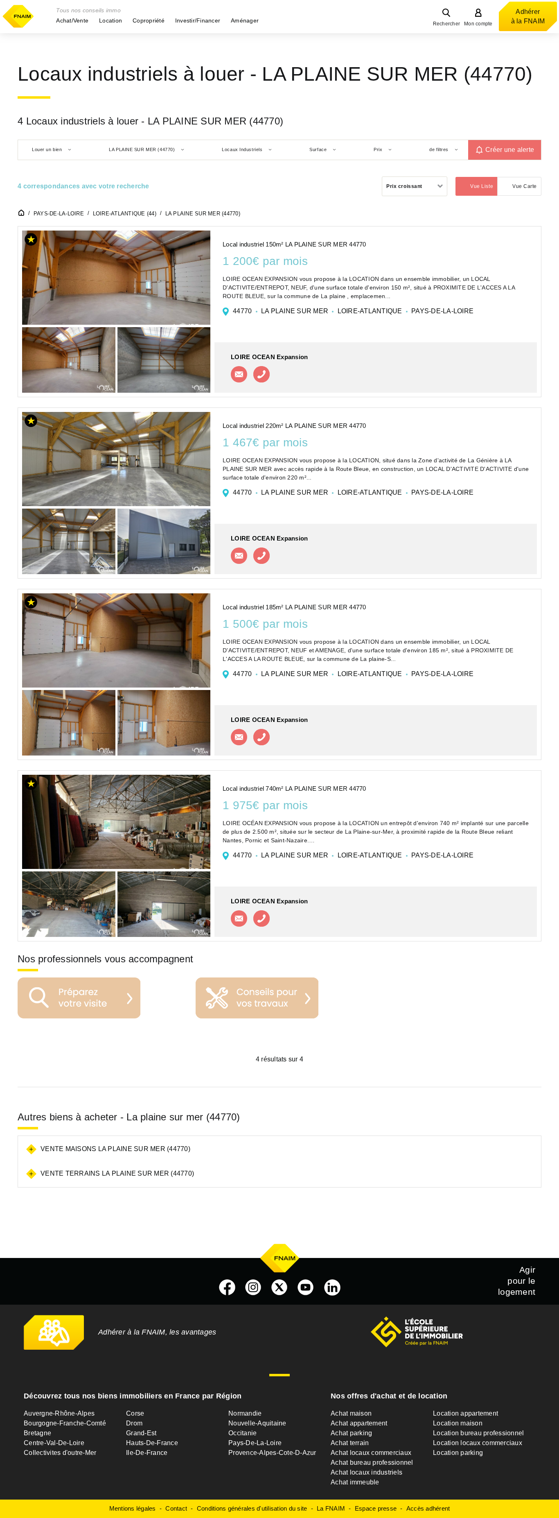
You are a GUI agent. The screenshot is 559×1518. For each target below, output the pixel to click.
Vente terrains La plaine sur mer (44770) (117, 1173)
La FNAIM (331, 1508)
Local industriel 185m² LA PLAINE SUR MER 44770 (294, 607)
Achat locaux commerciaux (371, 1452)
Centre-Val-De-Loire (54, 1442)
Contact (176, 1508)
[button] (72, 20)
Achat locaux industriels (366, 1472)
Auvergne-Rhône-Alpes (59, 1413)
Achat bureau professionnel (372, 1462)
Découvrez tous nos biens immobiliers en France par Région (132, 1396)
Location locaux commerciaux (477, 1442)
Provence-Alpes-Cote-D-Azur (272, 1452)
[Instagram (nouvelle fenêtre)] (253, 1287)
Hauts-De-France (152, 1442)
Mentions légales (132, 1508)
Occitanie (242, 1433)
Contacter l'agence (239, 374)
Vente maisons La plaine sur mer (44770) (115, 1148)
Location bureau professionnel (478, 1433)
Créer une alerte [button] (509, 149)
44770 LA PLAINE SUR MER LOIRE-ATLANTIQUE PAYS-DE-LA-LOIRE (353, 311)
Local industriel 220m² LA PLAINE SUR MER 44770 (294, 425)
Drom (134, 1423)
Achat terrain (350, 1442)
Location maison (457, 1423)
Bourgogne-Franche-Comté (65, 1423)
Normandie (244, 1413)
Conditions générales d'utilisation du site (252, 1508)
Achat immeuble (355, 1482)
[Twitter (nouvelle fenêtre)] (279, 1287)
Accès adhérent (428, 1508)
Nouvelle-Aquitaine (257, 1423)
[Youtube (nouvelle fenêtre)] (305, 1287)
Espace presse (376, 1508)
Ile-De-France (146, 1452)
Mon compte (478, 24)
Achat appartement (359, 1423)
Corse (135, 1413)
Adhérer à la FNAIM (528, 16)
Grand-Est (141, 1433)
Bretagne (37, 1433)
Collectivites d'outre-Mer (60, 1452)
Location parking (458, 1452)
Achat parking (351, 1433)
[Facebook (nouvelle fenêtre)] (227, 1287)
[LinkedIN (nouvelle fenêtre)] (332, 1287)
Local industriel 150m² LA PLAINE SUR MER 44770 (294, 244)
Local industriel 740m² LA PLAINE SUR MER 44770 (294, 788)
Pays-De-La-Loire (255, 1442)
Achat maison (351, 1413)
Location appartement (465, 1413)
